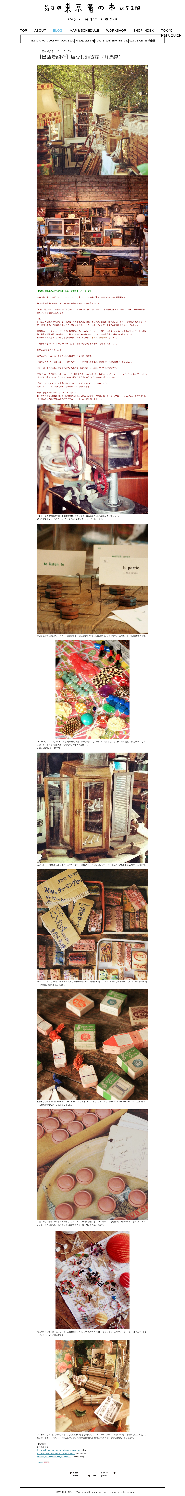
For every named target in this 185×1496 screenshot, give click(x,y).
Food (98, 40)
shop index (143, 30)
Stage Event (136, 40)
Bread (106, 40)
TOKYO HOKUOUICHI (163, 33)
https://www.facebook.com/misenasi (56, 1453)
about (40, 30)
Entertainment (119, 40)
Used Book (67, 40)
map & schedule (84, 30)
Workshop (116, 30)
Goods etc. (53, 40)
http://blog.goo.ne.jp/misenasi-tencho (58, 1450)
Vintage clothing (84, 40)
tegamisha (128, 1492)
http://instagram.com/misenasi (54, 1457)
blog (57, 30)
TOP (23, 30)
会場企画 (150, 40)
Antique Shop (37, 40)
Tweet (40, 1462)
